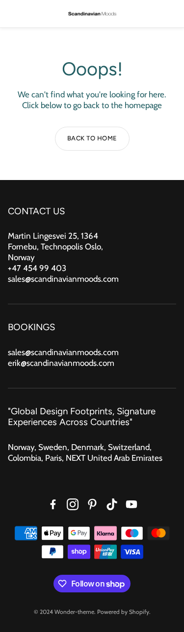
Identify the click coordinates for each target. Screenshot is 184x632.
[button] (14, 14)
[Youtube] (131, 504)
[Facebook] (53, 504)
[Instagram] (73, 504)
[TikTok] (112, 504)
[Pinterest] (92, 504)
